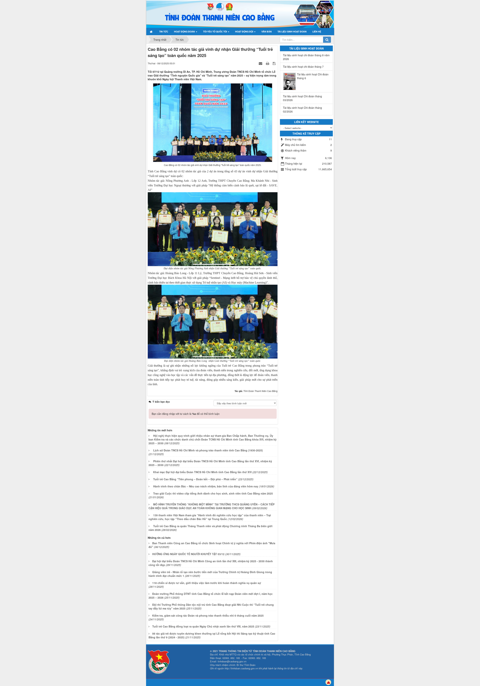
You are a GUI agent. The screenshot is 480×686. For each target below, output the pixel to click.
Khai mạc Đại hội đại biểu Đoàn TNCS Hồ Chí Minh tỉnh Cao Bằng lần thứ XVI (202, 472)
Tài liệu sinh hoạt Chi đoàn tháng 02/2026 (302, 109)
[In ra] (268, 63)
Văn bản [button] (266, 31)
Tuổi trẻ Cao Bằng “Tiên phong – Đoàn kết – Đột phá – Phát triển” (195, 479)
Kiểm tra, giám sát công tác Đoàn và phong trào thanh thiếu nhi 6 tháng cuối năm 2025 (208, 615)
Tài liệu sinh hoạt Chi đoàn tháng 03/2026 (302, 98)
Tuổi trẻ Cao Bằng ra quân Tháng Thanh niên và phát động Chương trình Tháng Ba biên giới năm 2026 (210, 528)
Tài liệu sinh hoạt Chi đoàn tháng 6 (312, 76)
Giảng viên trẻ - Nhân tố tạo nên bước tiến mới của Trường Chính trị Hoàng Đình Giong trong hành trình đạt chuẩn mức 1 (210, 574)
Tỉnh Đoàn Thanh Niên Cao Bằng (260, 391)
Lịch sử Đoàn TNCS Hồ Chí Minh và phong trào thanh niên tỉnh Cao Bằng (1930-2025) (208, 450)
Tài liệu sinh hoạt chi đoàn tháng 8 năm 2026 (306, 57)
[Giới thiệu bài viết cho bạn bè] (261, 63)
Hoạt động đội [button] (244, 31)
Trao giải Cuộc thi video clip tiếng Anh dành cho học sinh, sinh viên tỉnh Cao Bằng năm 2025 (213, 493)
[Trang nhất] (151, 31)
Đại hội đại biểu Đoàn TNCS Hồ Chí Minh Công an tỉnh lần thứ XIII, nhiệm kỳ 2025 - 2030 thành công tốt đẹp (210, 563)
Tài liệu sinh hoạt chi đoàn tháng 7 (303, 66)
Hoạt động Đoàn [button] (184, 31)
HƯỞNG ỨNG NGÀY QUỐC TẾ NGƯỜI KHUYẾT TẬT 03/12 (188, 554)
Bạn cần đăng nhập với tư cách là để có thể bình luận (186, 414)
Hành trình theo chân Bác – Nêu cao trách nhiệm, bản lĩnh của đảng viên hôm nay (205, 486)
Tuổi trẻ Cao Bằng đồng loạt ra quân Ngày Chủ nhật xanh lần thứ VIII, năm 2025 (203, 626)
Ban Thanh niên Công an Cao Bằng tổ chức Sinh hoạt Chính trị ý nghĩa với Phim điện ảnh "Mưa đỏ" (211, 545)
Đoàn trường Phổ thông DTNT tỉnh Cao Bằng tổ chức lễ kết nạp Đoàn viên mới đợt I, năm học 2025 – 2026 (210, 595)
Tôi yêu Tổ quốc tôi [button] (215, 31)
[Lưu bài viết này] (275, 63)
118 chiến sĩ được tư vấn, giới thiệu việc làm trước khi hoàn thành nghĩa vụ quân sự (206, 583)
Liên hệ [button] (316, 31)
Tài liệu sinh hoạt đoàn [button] (292, 31)
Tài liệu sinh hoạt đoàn (306, 48)
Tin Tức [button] (163, 31)
